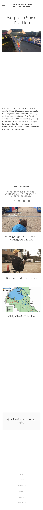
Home (21, 474)
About (21, 480)
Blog (21, 497)
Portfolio (21, 485)
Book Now (21, 502)
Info (21, 491)
